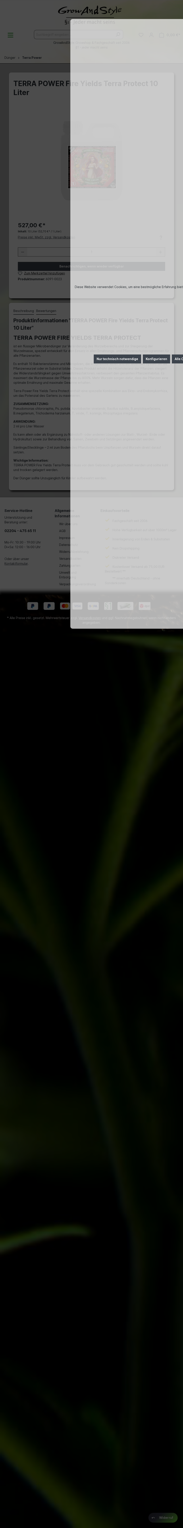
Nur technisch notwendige (117, 359)
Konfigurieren (156, 359)
